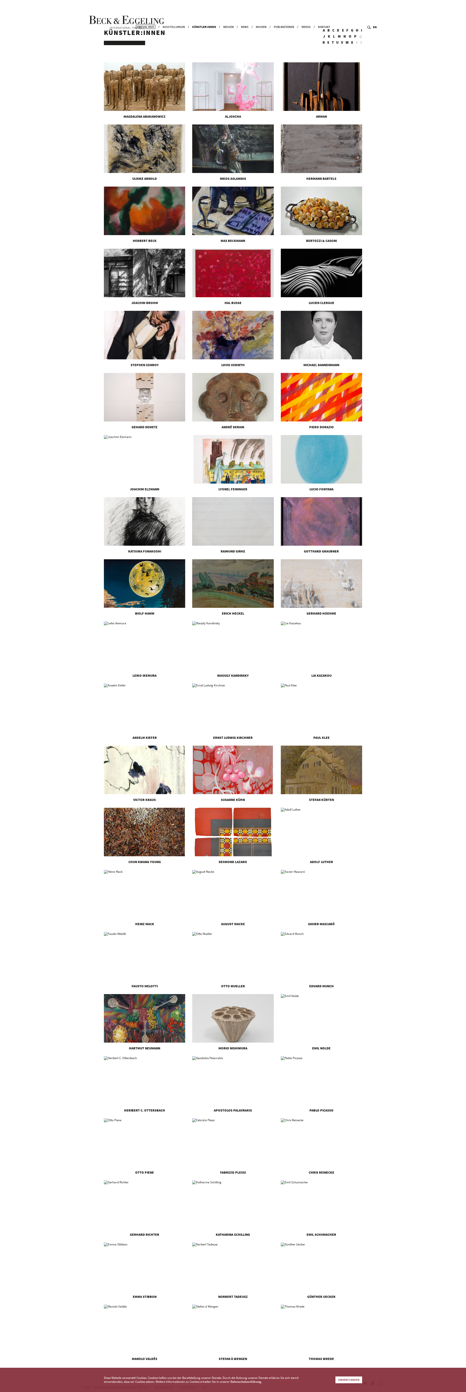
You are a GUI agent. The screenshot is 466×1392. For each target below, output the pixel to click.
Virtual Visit (145, 27)
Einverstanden (348, 1380)
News (245, 27)
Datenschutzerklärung (245, 1382)
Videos (306, 27)
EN (375, 27)
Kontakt (324, 27)
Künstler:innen (204, 27)
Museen (261, 27)
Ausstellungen (174, 27)
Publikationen (284, 27)
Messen (228, 27)
